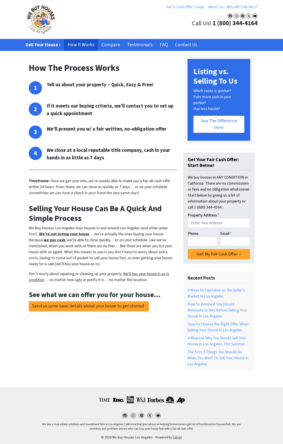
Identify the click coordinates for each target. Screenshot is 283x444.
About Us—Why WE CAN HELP (233, 7)
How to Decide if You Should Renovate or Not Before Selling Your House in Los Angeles (217, 310)
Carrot (177, 437)
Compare (110, 44)
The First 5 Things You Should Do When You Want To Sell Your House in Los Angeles (217, 358)
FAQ (164, 44)
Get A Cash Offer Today (185, 7)
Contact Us (186, 44)
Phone (193, 233)
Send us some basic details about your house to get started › (89, 306)
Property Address (203, 215)
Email (225, 233)
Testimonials (140, 44)
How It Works (81, 44)
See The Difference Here (219, 124)
